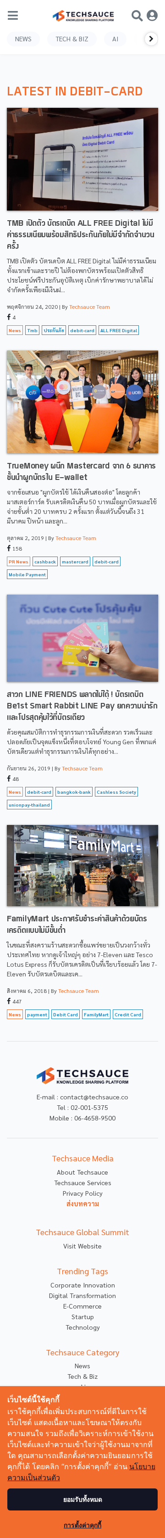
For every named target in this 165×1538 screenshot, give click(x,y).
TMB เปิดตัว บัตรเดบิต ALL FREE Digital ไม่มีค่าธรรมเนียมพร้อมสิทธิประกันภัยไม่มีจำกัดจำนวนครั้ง (80, 235)
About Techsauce (82, 1172)
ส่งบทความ (82, 1203)
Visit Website (82, 1246)
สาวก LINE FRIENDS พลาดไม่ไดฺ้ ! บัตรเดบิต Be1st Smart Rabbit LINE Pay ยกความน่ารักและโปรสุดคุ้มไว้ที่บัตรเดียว (82, 706)
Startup (83, 1316)
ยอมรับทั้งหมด (82, 1499)
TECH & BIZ (71, 38)
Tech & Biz (82, 1376)
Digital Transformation (82, 1295)
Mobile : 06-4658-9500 (83, 1118)
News (82, 1365)
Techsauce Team (89, 306)
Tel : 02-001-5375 (82, 1107)
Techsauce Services (82, 1182)
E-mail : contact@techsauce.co (82, 1096)
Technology (83, 1327)
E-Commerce (82, 1306)
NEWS (23, 38)
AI (115, 38)
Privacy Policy (83, 1193)
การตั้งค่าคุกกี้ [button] (82, 1525)
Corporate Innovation (82, 1285)
